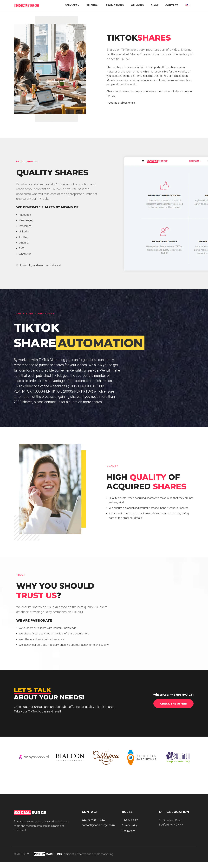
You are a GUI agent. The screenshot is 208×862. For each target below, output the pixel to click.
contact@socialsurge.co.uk (98, 825)
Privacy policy (130, 819)
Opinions (137, 5)
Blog (154, 5)
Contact (171, 5)
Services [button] (71, 5)
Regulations (128, 831)
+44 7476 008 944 (93, 820)
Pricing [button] (91, 5)
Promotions (115, 5)
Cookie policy (129, 825)
